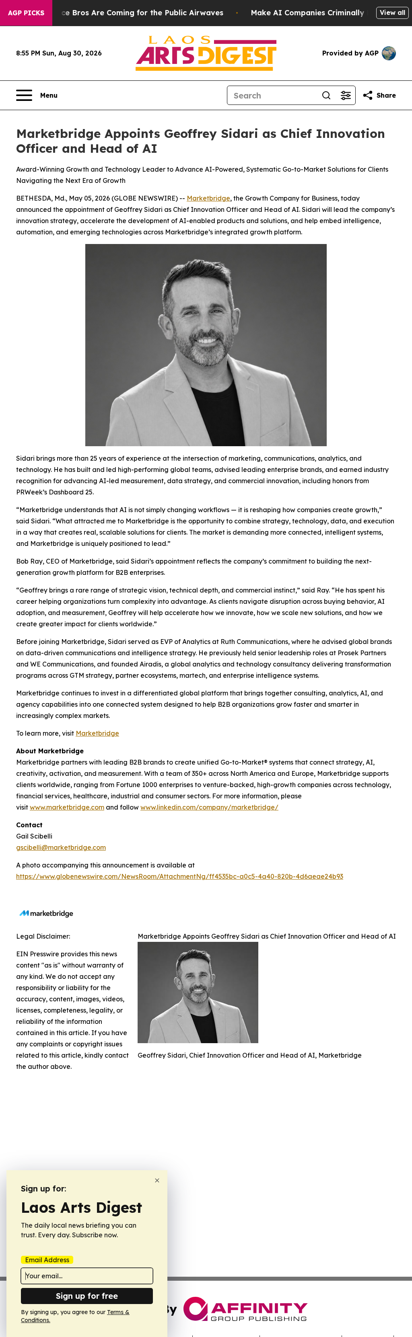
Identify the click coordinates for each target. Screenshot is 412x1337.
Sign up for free (87, 1296)
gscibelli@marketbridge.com (61, 847)
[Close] (157, 1180)
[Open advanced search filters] (345, 95)
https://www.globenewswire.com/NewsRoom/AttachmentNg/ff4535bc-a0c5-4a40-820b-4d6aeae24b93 (179, 876)
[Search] (326, 95)
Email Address (47, 1260)
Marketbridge (208, 198)
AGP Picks (26, 13)
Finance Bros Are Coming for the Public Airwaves (132, 12)
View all (392, 12)
